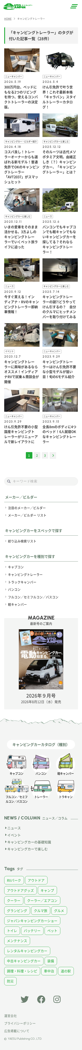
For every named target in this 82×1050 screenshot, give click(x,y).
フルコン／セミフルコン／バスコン (33, 597)
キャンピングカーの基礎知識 (29, 842)
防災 (10, 981)
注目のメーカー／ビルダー (27, 508)
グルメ (59, 910)
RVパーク (14, 880)
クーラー (13, 900)
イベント (14, 835)
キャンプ (47, 890)
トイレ (12, 930)
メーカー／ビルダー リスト (27, 515)
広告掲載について (16, 1031)
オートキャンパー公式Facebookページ (41, 999)
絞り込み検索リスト (22, 541)
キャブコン (16, 567)
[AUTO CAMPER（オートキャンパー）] (17, 6)
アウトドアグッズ (20, 890)
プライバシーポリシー (20, 1023)
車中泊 (49, 971)
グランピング (17, 910)
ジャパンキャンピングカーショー (32, 920)
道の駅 (66, 971)
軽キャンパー (17, 604)
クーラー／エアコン (42, 900)
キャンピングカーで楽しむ (27, 849)
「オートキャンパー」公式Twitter (25, 999)
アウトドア (36, 880)
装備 (50, 960)
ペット (52, 930)
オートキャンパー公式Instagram (57, 999)
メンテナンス (17, 940)
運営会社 (10, 1015)
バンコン (14, 589)
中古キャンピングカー (24, 960)
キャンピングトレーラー (25, 574)
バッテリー (32, 930)
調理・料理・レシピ (22, 971)
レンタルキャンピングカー (27, 950)
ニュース (14, 828)
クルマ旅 (40, 910)
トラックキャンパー (22, 582)
